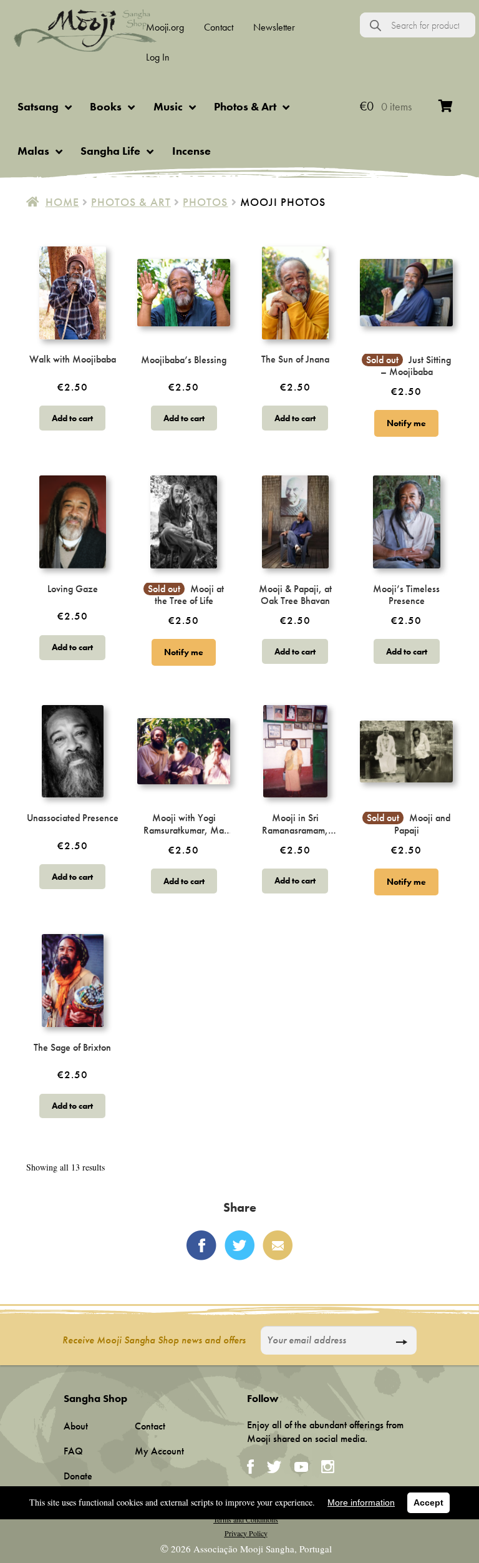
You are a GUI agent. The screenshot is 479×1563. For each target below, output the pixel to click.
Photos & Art (245, 106)
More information (361, 1502)
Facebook (201, 1245)
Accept (428, 1502)
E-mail (278, 1245)
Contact (218, 27)
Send (401, 1342)
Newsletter (274, 27)
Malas (33, 151)
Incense (191, 151)
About (76, 1426)
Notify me (406, 423)
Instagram (327, 1466)
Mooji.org (165, 27)
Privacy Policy (246, 1533)
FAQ (73, 1451)
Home (62, 202)
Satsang (38, 106)
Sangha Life (110, 151)
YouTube (301, 1467)
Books (106, 106)
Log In (158, 57)
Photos (205, 202)
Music (168, 106)
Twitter (239, 1245)
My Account (159, 1451)
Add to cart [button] (72, 418)
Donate (78, 1476)
